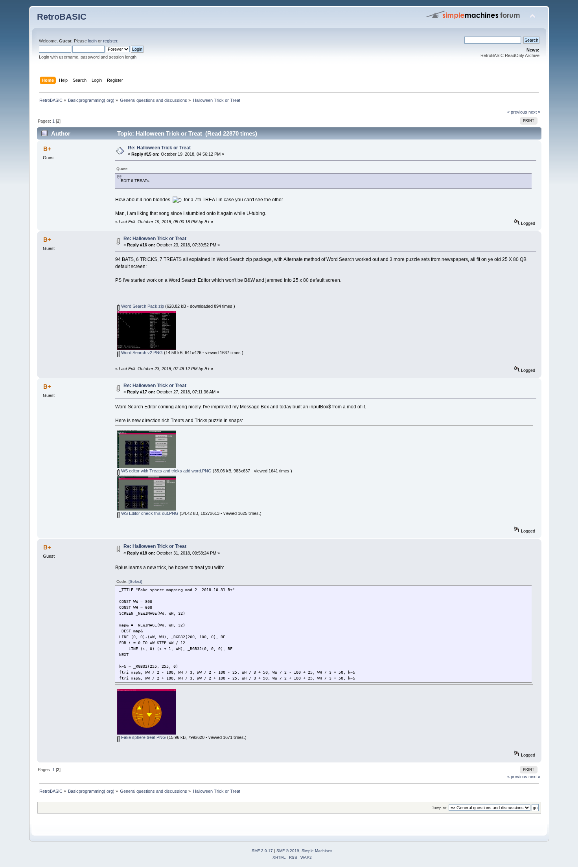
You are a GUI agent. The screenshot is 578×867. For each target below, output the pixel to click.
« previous (517, 112)
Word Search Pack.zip (142, 306)
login (92, 41)
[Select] (135, 581)
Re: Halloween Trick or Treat (159, 148)
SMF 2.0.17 (262, 851)
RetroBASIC (62, 17)
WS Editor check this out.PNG (149, 513)
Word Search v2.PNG (141, 352)
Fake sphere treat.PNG (143, 737)
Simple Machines (317, 851)
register (110, 41)
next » (534, 112)
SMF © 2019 (287, 851)
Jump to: (439, 808)
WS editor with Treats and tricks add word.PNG (166, 470)
